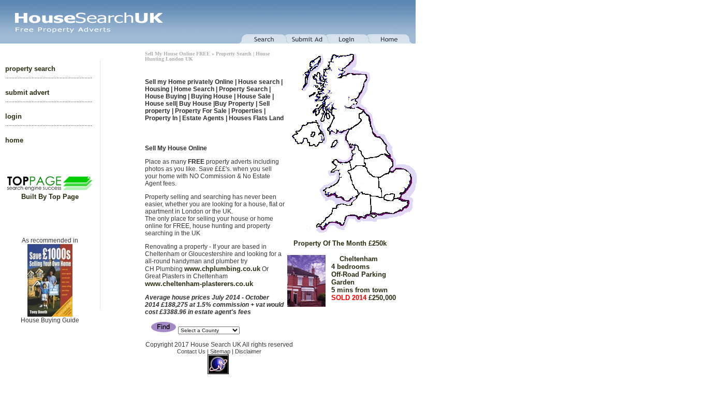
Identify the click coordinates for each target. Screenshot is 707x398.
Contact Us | (193, 351)
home (14, 140)
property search (30, 69)
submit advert (27, 92)
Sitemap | (222, 351)
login (13, 116)
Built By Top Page (50, 197)
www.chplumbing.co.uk (222, 269)
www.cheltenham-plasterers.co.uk (199, 284)
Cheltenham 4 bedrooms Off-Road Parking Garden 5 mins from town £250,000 (344, 270)
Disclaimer (248, 351)
